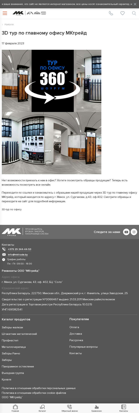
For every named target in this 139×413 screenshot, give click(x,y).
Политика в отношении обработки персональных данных (39, 388)
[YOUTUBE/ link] (126, 232)
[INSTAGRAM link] (134, 232)
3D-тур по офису (12, 209)
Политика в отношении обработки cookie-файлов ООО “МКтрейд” (34, 395)
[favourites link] (122, 13)
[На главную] (29, 13)
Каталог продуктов (16, 319)
